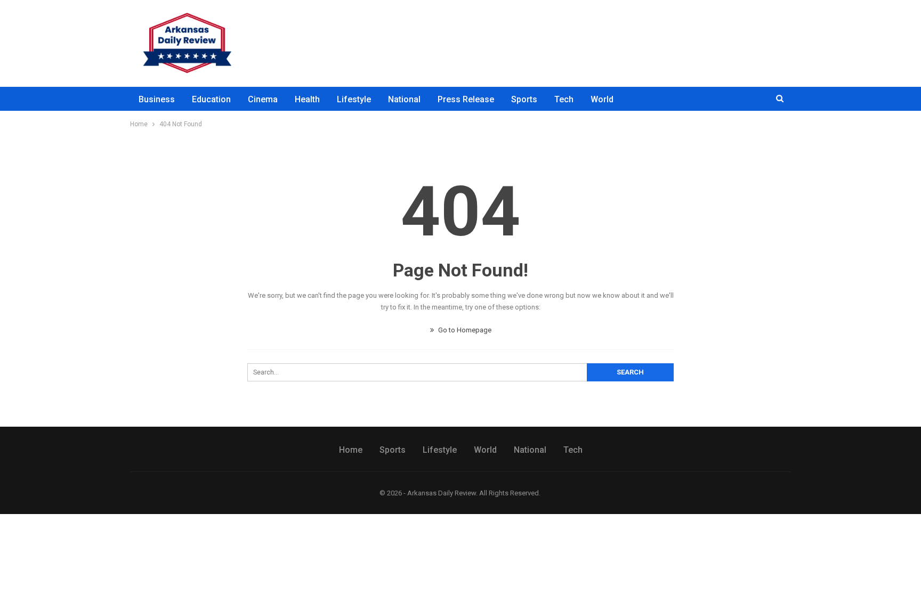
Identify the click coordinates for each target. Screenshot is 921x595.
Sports (524, 99)
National (404, 99)
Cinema (263, 99)
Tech (563, 99)
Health (307, 99)
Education (211, 99)
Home (350, 450)
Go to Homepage (464, 330)
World (602, 99)
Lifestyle (354, 99)
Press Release (466, 99)
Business (157, 99)
